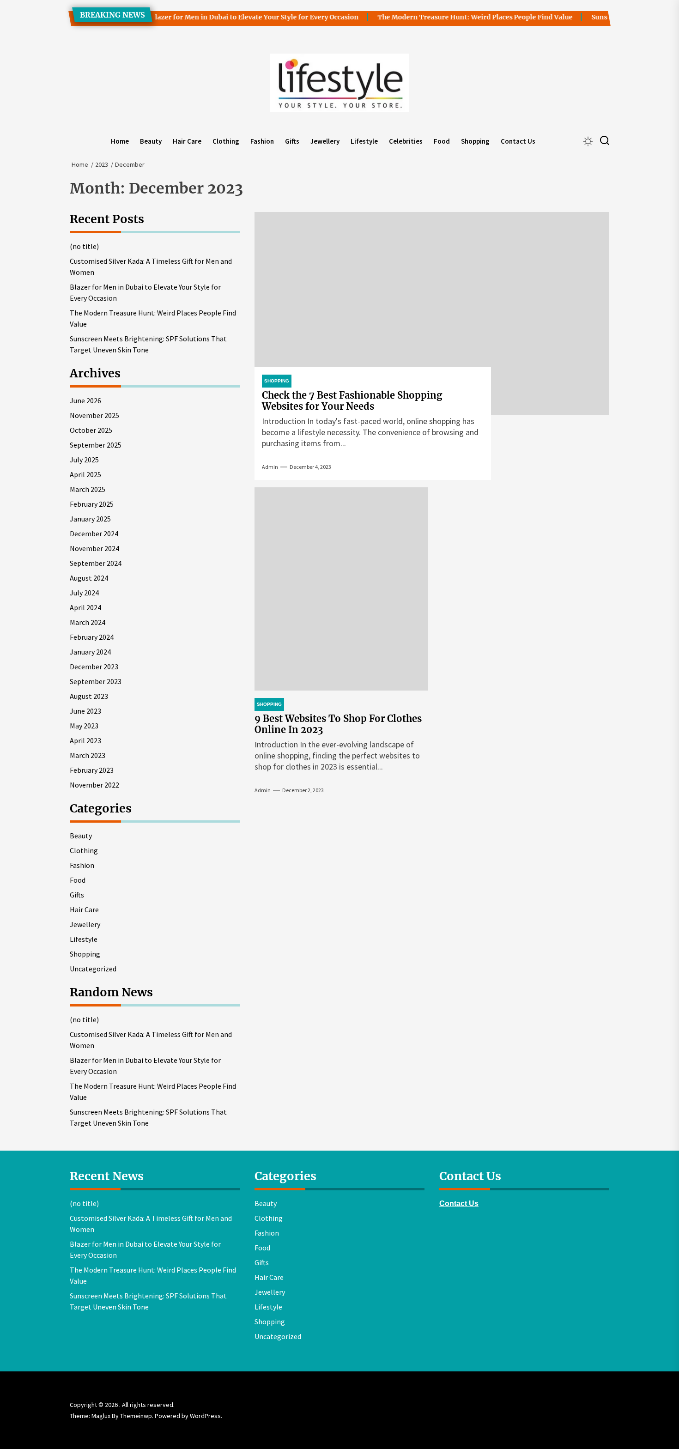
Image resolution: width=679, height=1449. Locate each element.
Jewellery (325, 141)
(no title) (84, 246)
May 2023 (84, 725)
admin (270, 466)
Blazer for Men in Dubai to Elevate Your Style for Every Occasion (238, 17)
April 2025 (85, 474)
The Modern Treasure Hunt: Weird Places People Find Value (458, 17)
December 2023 (94, 666)
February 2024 (92, 637)
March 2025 (87, 489)
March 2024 (87, 622)
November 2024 (94, 548)
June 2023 (85, 710)
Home (120, 141)
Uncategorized (93, 968)
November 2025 (94, 415)
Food (442, 141)
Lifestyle (364, 141)
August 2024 (89, 577)
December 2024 (94, 533)
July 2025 (84, 459)
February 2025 (92, 504)
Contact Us (518, 141)
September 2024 (95, 563)
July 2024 (84, 592)
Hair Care (187, 141)
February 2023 (92, 770)
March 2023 (87, 755)
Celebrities (406, 141)
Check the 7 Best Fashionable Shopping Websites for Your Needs (352, 400)
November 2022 (94, 784)
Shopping (475, 141)
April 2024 (85, 607)
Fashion (262, 141)
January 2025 (90, 518)
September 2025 (95, 444)
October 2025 (91, 430)
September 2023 (95, 681)
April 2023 (85, 740)
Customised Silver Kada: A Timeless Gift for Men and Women (151, 266)
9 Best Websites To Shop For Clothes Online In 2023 (338, 724)
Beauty (151, 141)
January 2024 (90, 651)
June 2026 (85, 400)
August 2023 (89, 696)
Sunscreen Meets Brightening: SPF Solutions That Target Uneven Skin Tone (148, 344)
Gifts (292, 141)
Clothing (225, 141)
